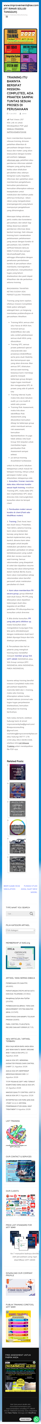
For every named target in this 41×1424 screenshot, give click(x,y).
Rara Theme (12, 1413)
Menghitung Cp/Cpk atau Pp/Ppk (18, 998)
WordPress (32, 1413)
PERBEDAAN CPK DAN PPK (16, 983)
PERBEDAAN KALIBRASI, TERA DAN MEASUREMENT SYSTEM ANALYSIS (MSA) (20, 1009)
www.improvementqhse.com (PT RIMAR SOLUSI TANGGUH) (21, 8)
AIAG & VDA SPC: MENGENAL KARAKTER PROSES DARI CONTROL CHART (20, 1063)
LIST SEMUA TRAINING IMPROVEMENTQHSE (17, 129)
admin (24, 114)
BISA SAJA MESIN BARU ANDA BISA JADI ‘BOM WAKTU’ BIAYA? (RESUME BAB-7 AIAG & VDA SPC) (20, 1049)
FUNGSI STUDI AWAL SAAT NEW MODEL (29, 889)
